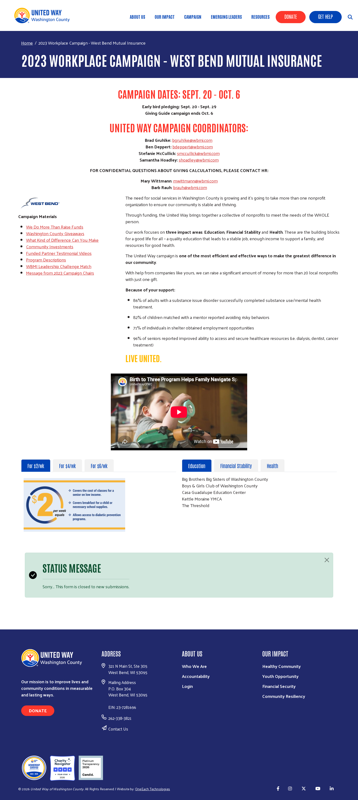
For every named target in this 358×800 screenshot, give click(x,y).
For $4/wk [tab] (67, 466)
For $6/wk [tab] (99, 466)
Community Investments (49, 246)
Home (27, 42)
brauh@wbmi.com (190, 187)
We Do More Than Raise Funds (54, 227)
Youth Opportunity (280, 676)
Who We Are (194, 666)
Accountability (196, 676)
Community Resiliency (283, 696)
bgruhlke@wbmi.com (192, 140)
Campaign (192, 16)
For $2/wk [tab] (36, 466)
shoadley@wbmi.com (199, 160)
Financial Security (279, 686)
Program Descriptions (46, 260)
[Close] (327, 560)
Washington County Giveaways (55, 233)
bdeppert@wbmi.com (192, 147)
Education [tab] (196, 466)
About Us (137, 16)
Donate (290, 16)
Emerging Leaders (226, 16)
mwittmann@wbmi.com (195, 181)
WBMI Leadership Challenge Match (58, 266)
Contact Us (118, 729)
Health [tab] (272, 466)
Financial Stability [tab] (236, 466)
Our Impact (165, 16)
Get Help (325, 16)
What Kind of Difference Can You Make (62, 240)
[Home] (44, 15)
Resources (260, 16)
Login (187, 686)
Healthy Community (281, 666)
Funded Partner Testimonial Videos (59, 253)
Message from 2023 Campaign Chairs (60, 273)
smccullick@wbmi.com (198, 153)
